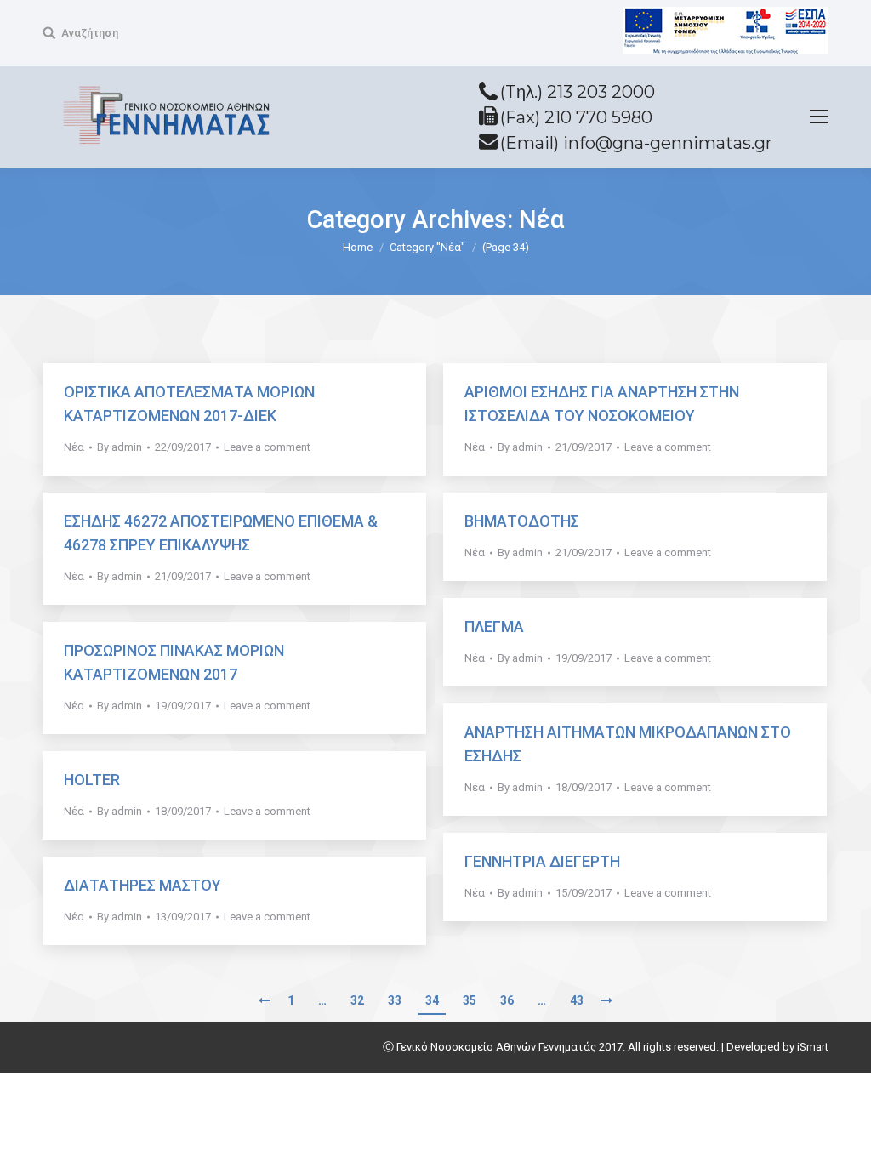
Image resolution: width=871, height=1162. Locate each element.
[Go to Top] (843, 1134)
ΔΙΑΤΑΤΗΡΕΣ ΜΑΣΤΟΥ (142, 885)
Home (358, 247)
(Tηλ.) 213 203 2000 (577, 92)
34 (432, 1000)
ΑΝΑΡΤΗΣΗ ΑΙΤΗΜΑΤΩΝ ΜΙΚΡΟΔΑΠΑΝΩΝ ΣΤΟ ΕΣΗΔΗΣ (627, 744)
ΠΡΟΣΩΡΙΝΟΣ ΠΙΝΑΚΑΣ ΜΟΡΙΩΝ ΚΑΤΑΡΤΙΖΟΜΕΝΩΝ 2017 (174, 662)
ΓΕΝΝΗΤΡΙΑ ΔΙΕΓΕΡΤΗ (542, 861)
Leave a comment (267, 447)
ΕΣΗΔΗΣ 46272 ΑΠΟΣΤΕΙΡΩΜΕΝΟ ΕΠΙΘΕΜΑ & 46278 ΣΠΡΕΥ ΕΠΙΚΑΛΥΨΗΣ (221, 533)
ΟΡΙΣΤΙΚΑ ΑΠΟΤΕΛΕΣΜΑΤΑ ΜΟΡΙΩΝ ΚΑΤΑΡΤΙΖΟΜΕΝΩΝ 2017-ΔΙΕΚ (189, 403)
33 (394, 1000)
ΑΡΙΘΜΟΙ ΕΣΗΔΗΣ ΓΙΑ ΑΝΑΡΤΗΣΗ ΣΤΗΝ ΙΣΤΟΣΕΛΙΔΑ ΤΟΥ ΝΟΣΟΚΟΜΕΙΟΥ (601, 403)
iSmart (812, 1046)
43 (577, 1000)
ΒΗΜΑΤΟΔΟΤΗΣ (521, 521)
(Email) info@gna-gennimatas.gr (636, 143)
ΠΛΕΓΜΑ (494, 626)
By (119, 447)
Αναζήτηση (89, 32)
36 (507, 1000)
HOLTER (92, 780)
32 (357, 1000)
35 (469, 1000)
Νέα (74, 447)
